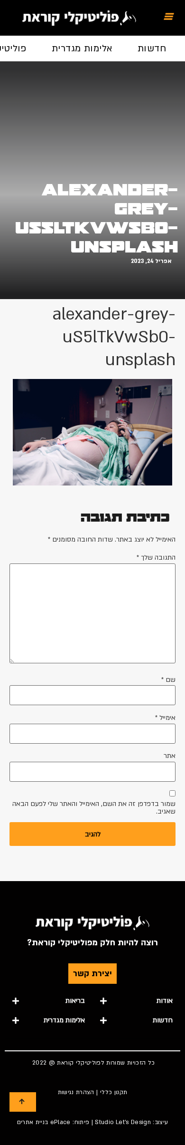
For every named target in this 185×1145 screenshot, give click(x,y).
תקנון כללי (114, 1092)
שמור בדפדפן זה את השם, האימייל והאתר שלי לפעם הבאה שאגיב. (94, 807)
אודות (165, 1000)
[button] (136, 1000)
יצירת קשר (92, 973)
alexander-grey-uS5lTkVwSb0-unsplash (96, 218)
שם (168, 680)
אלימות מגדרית (82, 48)
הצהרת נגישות (76, 1092)
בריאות (75, 1000)
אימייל (165, 718)
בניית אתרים (32, 1122)
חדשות (152, 48)
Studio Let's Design (123, 1122)
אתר (170, 756)
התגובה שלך (156, 558)
